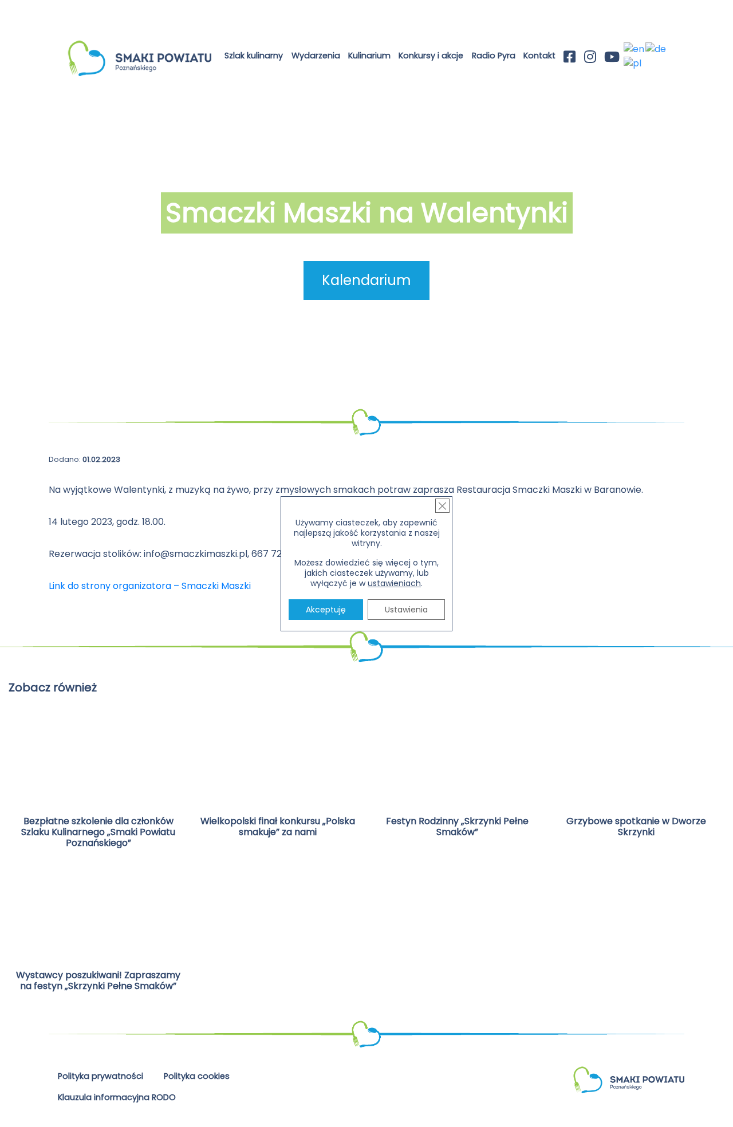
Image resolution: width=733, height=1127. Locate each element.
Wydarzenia (315, 55)
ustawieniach (394, 583)
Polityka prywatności (100, 1076)
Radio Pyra (493, 55)
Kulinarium (369, 55)
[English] (634, 49)
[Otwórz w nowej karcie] (569, 57)
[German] (656, 49)
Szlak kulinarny (253, 55)
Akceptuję (326, 609)
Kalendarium (366, 280)
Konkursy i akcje (431, 55)
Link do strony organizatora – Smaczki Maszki (150, 585)
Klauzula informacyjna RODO (117, 1097)
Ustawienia (406, 609)
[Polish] (633, 62)
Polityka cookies (197, 1076)
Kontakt (539, 55)
